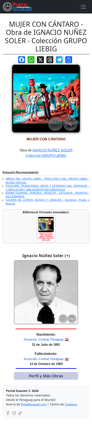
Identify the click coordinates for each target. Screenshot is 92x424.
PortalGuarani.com (33, 404)
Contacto (71, 404)
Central (44, 339)
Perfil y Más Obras (46, 375)
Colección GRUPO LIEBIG (46, 155)
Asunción (30, 339)
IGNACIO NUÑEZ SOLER (53, 150)
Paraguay (57, 339)
